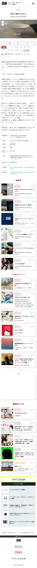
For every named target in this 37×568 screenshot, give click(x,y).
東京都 (16, 47)
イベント (18, 10)
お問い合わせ (31, 532)
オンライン (11, 47)
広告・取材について (12, 532)
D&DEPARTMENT (9, 54)
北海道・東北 (18, 50)
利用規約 (25, 532)
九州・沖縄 (26, 50)
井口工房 (17, 54)
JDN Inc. (22, 565)
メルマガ (20, 532)
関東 (21, 47)
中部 (28, 47)
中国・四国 (11, 50)
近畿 (24, 47)
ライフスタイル (26, 54)
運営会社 (5, 532)
